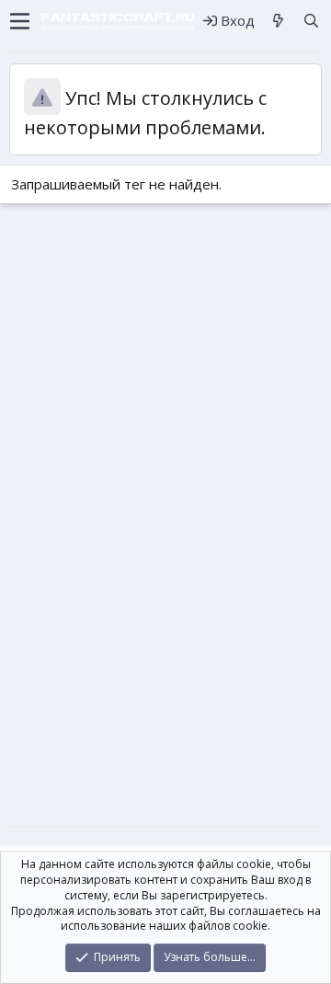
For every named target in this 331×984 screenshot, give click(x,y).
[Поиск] (311, 21)
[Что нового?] (278, 21)
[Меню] (20, 21)
